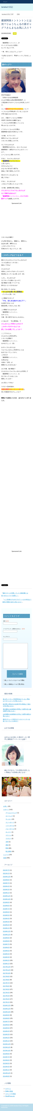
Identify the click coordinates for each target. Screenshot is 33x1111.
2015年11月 (6, 1047)
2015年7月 (6, 1057)
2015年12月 (6, 1044)
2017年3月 (6, 996)
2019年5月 (6, 915)
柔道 (7, 845)
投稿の (9, 1091)
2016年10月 (6, 1012)
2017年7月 (6, 983)
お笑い (5, 806)
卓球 (7, 841)
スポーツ (6, 809)
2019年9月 (6, 902)
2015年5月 (6, 1063)
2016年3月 (6, 1034)
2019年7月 (6, 909)
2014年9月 (6, 1076)
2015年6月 (6, 1060)
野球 (7, 848)
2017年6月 (6, 986)
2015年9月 (6, 1054)
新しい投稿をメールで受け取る (14, 684)
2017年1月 (6, 1002)
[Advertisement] (16, 217)
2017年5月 (6, 989)
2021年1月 (6, 873)
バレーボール (10, 829)
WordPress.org (10, 1096)
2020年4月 (6, 886)
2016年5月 (6, 1028)
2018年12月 (6, 931)
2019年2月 (6, 925)
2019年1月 (6, 928)
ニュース (6, 854)
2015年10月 (6, 1050)
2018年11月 (6, 934)
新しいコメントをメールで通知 (14, 680)
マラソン (8, 835)
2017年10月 (6, 973)
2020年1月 (6, 892)
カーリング (9, 816)
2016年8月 (6, 1018)
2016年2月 (6, 1037)
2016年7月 (6, 1021)
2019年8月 (6, 905)
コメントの (10, 1093)
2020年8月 (6, 880)
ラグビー (8, 838)
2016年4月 (6, 1031)
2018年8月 (6, 941)
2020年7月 (6, 883)
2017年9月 (6, 976)
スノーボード (10, 822)
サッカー (8, 819)
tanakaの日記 (7, 7)
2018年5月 (6, 950)
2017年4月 (6, 992)
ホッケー (8, 832)
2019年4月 (6, 918)
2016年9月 (6, 1015)
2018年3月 (6, 957)
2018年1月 (6, 963)
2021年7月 (6, 870)
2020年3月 (6, 889)
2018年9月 (6, 938)
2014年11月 (6, 1073)
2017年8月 (6, 979)
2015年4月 (6, 1066)
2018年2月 (6, 960)
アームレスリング (11, 813)
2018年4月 (6, 954)
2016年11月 (6, 1008)
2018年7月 (6, 944)
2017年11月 (6, 970)
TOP (7, 14)
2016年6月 (6, 1025)
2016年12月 (6, 1005)
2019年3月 (6, 921)
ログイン (8, 1088)
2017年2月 (6, 999)
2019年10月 (6, 899)
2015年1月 (6, 1070)
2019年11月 (6, 896)
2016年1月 (6, 1041)
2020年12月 (6, 876)
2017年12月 (6, 967)
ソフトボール (10, 825)
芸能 (14, 33)
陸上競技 (8, 851)
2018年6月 (6, 947)
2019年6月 (6, 912)
